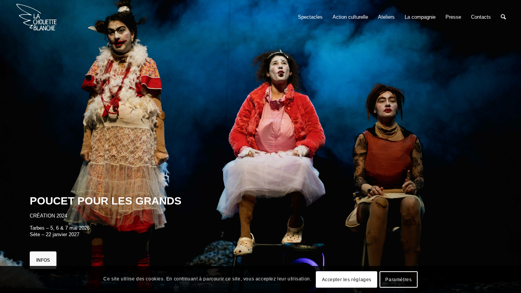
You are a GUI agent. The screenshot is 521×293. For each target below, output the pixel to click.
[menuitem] (310, 17)
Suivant (503, 146)
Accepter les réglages (347, 279)
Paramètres (398, 279)
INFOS (43, 260)
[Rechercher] (503, 17)
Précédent (17, 146)
